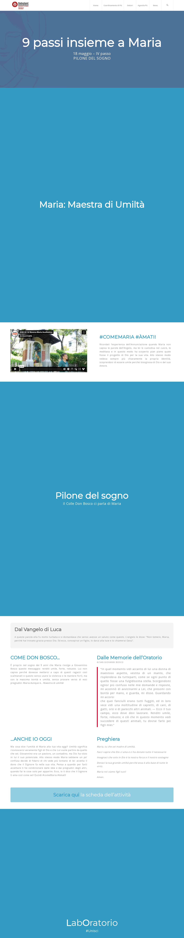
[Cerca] (167, 5)
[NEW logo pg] (20, 5)
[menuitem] (96, 5)
